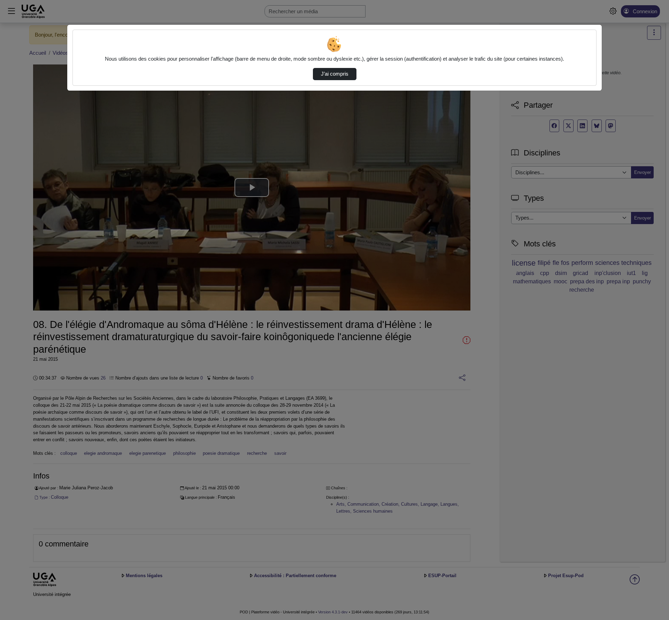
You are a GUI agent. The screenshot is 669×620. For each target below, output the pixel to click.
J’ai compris (334, 74)
